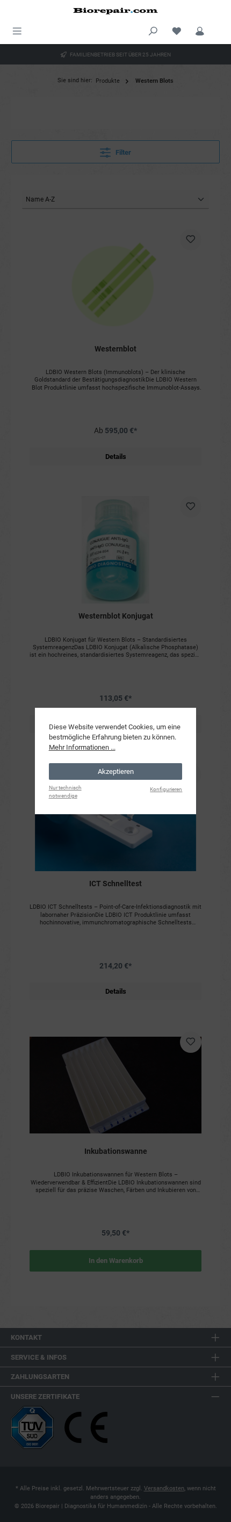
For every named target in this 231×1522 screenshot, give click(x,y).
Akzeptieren (116, 771)
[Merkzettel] (177, 30)
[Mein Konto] (200, 30)
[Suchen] (153, 30)
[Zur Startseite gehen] (115, 10)
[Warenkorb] (219, 26)
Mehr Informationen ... (82, 747)
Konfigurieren (166, 789)
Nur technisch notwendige (65, 791)
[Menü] (17, 30)
